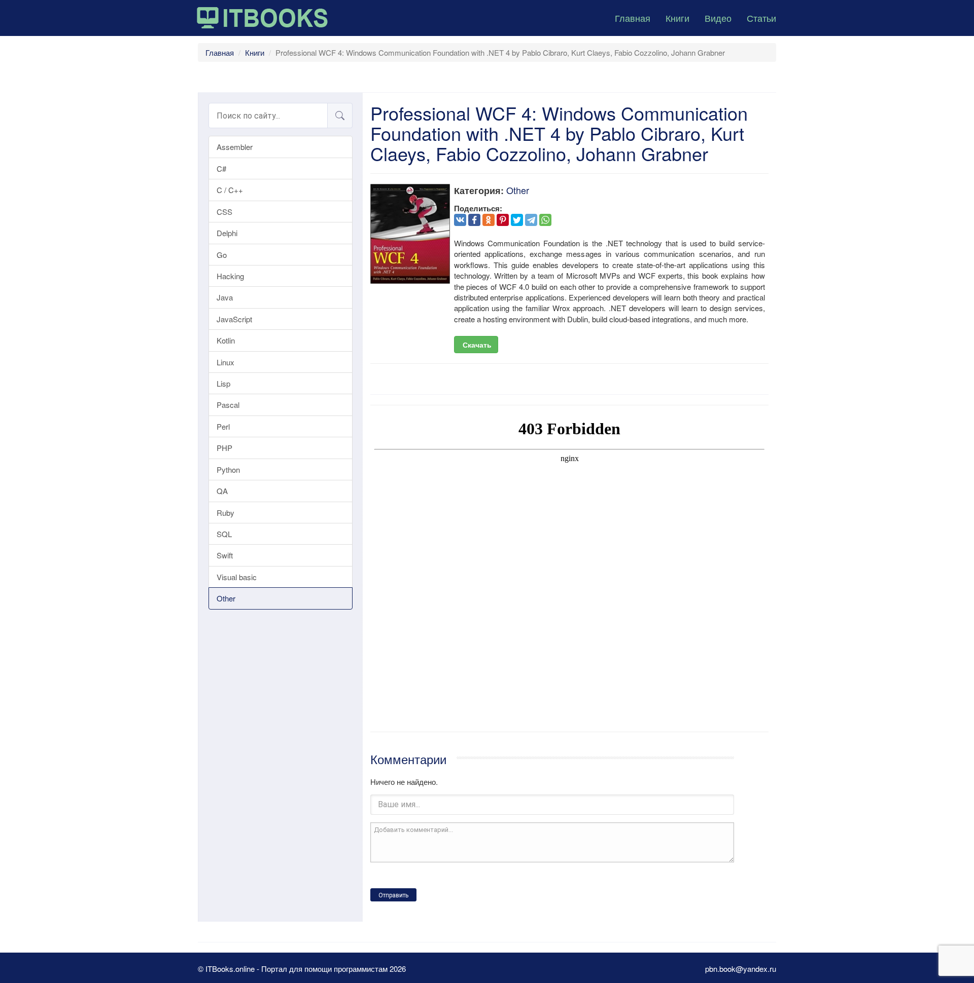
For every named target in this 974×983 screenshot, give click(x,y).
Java (225, 297)
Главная (632, 17)
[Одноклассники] (488, 220)
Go (222, 254)
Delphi (227, 233)
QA (222, 490)
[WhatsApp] (545, 220)
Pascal (228, 404)
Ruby (225, 512)
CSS (224, 211)
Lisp (223, 383)
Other (226, 598)
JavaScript (234, 319)
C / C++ (230, 189)
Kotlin (226, 340)
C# (221, 168)
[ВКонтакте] (460, 220)
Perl (223, 426)
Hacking (230, 276)
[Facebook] (474, 220)
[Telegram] (531, 220)
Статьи (761, 17)
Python (228, 469)
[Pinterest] (503, 220)
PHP (224, 447)
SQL (224, 533)
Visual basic (237, 577)
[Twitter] (517, 220)
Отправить (393, 895)
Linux (225, 362)
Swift (225, 555)
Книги (677, 17)
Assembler (235, 146)
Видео (718, 17)
